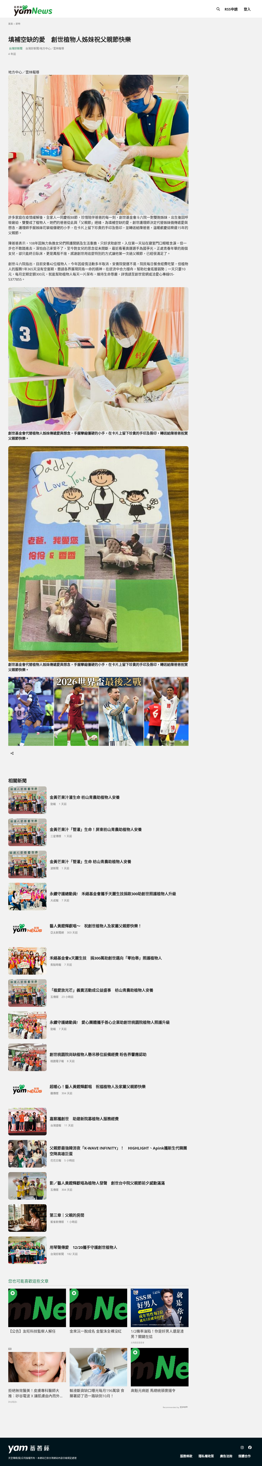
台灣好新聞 (15, 48)
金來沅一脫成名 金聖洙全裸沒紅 (96, 1331)
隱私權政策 (206, 1456)
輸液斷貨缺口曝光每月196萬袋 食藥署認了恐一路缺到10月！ (97, 1393)
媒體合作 (244, 1456)
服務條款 (186, 1456)
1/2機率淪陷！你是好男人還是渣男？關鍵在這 (157, 1334)
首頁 (10, 23)
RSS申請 (231, 9)
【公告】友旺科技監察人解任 (32, 1331)
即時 (18, 23)
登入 (247, 9)
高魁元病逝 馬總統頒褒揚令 (153, 1390)
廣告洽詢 (226, 1456)
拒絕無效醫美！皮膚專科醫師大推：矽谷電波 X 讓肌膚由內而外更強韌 (35, 1393)
